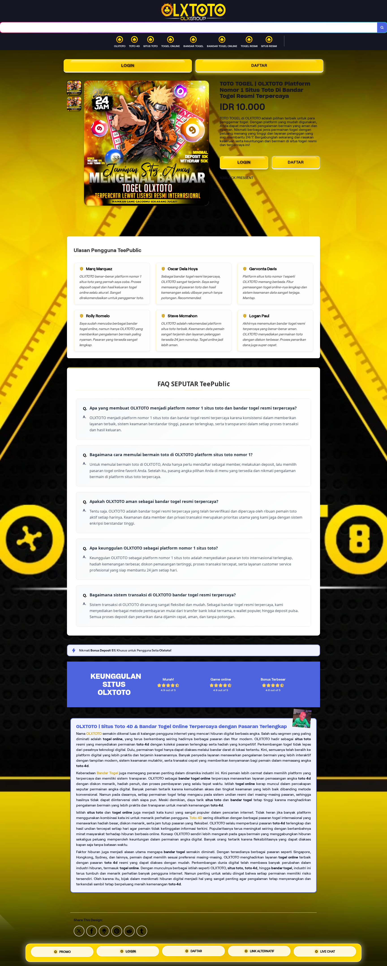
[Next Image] (205, 144)
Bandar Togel (107, 773)
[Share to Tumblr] (141, 931)
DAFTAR (259, 65)
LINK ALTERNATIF (262, 952)
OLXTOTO (94, 733)
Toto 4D (195, 818)
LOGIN (127, 65)
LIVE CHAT (327, 952)
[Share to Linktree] (104, 931)
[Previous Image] (87, 144)
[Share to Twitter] (79, 931)
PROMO (65, 952)
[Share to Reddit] (129, 931)
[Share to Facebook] (91, 931)
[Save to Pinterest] (116, 931)
